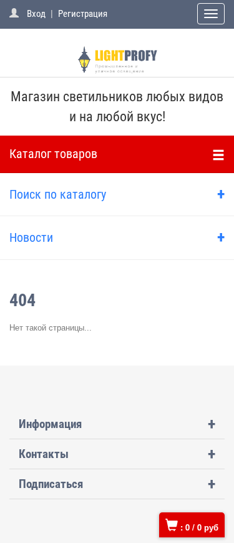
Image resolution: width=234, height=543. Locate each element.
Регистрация (82, 13)
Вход (36, 13)
